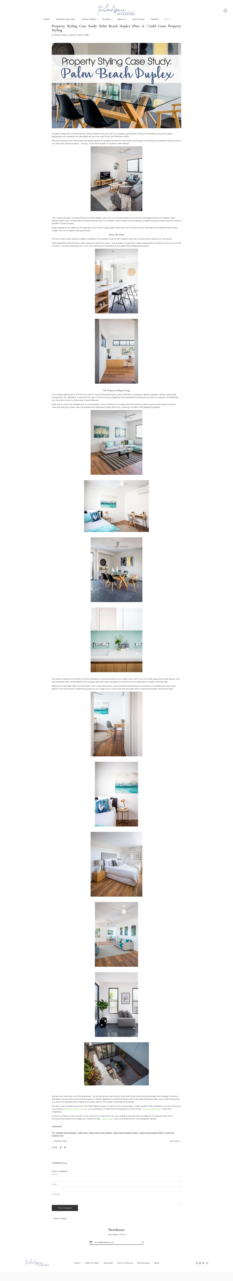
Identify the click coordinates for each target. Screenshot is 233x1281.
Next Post (174, 1141)
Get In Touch (138, 19)
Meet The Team (92, 1263)
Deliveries (108, 1263)
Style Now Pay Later (65, 19)
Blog (156, 1263)
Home (46, 19)
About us (121, 19)
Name (54, 1174)
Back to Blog (60, 1218)
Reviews (155, 19)
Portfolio (106, 19)
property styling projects (75, 1109)
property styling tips (151, 1109)
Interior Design (89, 19)
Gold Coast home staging (100, 1133)
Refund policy (143, 1263)
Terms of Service (125, 1263)
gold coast (83, 1133)
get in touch (108, 1119)
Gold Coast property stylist (151, 1133)
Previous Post (60, 1141)
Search (77, 1263)
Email (54, 1184)
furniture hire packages (66, 1133)
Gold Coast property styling (125, 1133)
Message (56, 1194)
